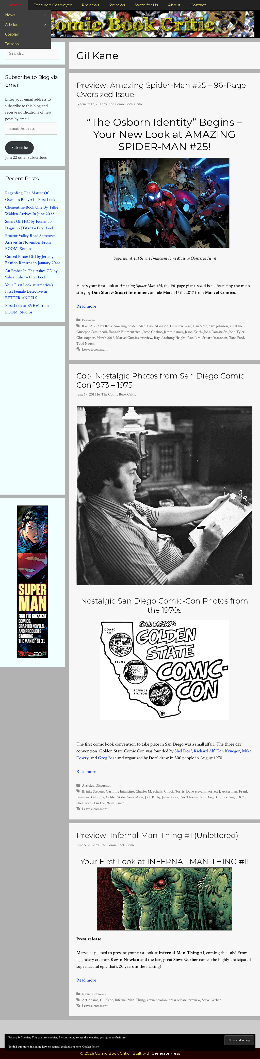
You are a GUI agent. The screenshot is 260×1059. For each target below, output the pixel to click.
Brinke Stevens (93, 791)
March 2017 (105, 337)
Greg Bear (107, 758)
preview (146, 337)
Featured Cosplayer (52, 5)
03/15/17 (88, 325)
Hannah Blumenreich (125, 331)
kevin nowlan (157, 999)
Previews (90, 5)
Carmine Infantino (120, 791)
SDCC (240, 797)
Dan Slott (200, 325)
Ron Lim (194, 337)
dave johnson (218, 325)
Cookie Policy (90, 1047)
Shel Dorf (183, 751)
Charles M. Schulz (149, 791)
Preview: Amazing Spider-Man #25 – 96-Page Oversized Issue (161, 90)
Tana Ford (236, 337)
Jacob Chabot (152, 331)
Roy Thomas (189, 797)
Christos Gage (180, 325)
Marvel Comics (127, 337)
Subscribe (19, 147)
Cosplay (12, 34)
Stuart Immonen (214, 337)
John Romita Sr (215, 331)
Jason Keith (193, 331)
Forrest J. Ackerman (222, 791)
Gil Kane (236, 325)
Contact (198, 5)
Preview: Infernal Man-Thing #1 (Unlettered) (157, 835)
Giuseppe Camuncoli (91, 331)
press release (178, 999)
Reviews (117, 5)
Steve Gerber (211, 999)
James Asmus (173, 331)
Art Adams (90, 999)
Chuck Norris (174, 791)
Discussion (103, 785)
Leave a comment (95, 349)
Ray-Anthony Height (170, 337)
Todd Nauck (85, 343)
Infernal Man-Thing (130, 999)
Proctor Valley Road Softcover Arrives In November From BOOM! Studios (30, 242)
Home (11, 5)
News (10, 15)
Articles (11, 24)
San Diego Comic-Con (217, 797)
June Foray (170, 797)
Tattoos (12, 44)
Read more (86, 306)
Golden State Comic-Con (124, 797)
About (174, 5)
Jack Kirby (152, 797)
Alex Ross (104, 325)
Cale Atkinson (157, 325)
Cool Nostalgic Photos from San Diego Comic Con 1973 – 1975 (160, 380)
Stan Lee (98, 802)
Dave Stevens (196, 791)
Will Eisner (115, 802)
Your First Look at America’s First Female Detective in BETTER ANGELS (29, 291)
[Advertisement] (43, 409)
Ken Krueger (228, 751)
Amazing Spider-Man (129, 325)
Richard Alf (204, 751)
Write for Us (146, 5)
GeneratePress (166, 1053)
